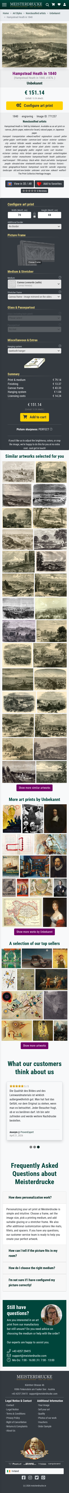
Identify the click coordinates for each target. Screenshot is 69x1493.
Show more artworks (34, 1045)
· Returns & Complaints (16, 1426)
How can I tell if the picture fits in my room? (33, 1253)
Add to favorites (51, 183)
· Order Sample (44, 1426)
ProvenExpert (27, 1132)
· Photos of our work (46, 1417)
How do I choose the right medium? (32, 1268)
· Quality (41, 1413)
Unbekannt (55, 13)
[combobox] (34, 226)
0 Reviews (41, 190)
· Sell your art (43, 1409)
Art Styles (17, 13)
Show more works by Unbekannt (34, 931)
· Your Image (43, 1405)
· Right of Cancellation (16, 1422)
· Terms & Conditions (15, 1413)
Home (6, 13)
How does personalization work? (30, 1197)
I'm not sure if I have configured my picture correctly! (32, 1282)
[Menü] (4, 4)
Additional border (15, 222)
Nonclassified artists (36, 13)
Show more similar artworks (34, 787)
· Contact (9, 1405)
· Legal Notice (12, 1409)
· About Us (10, 1430)
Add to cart (36, 417)
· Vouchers (42, 1422)
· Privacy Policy (12, 1417)
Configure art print (37, 105)
